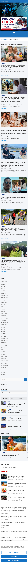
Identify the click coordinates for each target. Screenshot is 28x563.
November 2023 (4, 340)
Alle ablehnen (14, 556)
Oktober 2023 (4, 342)
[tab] (5, 398)
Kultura (9, 409)
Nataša (10, 69)
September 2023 (4, 343)
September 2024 (4, 322)
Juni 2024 (3, 327)
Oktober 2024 (4, 320)
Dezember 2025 (4, 295)
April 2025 (3, 309)
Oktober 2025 (4, 299)
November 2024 (4, 318)
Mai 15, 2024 (4, 200)
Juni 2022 (3, 370)
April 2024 (3, 331)
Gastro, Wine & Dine (6, 452)
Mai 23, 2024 (4, 103)
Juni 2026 (3, 284)
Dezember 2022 (4, 360)
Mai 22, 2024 (4, 135)
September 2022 (4, 365)
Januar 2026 (3, 293)
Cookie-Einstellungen (14, 552)
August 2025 (4, 302)
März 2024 (3, 333)
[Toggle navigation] (14, 32)
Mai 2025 (3, 308)
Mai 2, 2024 (4, 266)
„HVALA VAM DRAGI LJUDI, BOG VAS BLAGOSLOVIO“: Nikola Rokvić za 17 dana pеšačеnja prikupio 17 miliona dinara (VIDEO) (13, 229)
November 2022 (4, 361)
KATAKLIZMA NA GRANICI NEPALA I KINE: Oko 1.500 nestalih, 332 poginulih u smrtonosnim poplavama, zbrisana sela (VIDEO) (14, 532)
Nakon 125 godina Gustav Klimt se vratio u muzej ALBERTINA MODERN (17, 419)
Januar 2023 (3, 358)
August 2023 (4, 345)
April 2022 (3, 374)
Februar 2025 (4, 313)
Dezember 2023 (4, 338)
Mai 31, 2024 (4, 69)
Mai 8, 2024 (4, 232)
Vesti (8, 401)
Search (25, 379)
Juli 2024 (3, 326)
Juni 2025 (3, 306)
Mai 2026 (3, 286)
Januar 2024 (3, 336)
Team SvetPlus (14, 457)
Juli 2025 (3, 304)
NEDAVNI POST (5, 471)
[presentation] (24, 434)
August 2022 (4, 367)
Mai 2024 (3, 329)
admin (17, 406)
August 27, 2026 (6, 457)
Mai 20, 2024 (4, 168)
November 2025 (4, 297)
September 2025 (4, 300)
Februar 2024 (4, 335)
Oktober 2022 (4, 363)
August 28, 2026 (12, 479)
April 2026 (3, 288)
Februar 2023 (4, 356)
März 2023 (3, 354)
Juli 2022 (3, 369)
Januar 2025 (3, 315)
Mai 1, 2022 (11, 414)
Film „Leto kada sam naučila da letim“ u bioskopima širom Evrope (16, 411)
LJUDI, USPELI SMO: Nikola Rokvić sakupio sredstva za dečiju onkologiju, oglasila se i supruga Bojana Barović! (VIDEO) (13, 197)
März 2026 (3, 290)
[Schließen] (26, 543)
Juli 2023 (3, 347)
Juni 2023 (3, 349)
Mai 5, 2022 (11, 429)
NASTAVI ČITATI (5, 75)
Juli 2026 (3, 282)
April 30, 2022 (11, 406)
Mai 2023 (3, 351)
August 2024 (4, 324)
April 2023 (3, 352)
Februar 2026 (4, 291)
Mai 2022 (3, 372)
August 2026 (4, 281)
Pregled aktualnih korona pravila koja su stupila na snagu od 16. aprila (17, 403)
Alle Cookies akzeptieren (14, 560)
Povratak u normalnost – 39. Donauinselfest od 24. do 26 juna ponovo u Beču (15, 428)
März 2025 (3, 311)
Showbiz (3, 63)
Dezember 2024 (4, 317)
